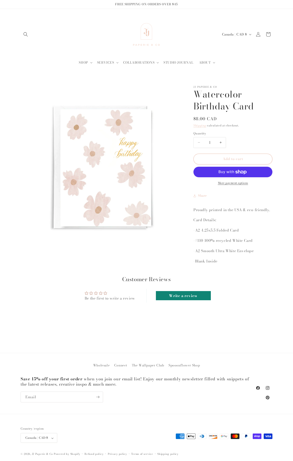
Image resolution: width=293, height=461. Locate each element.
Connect (120, 365)
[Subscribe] (98, 397)
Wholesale (101, 365)
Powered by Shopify (67, 454)
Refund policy (93, 454)
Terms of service (142, 454)
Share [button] (202, 195)
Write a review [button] (183, 295)
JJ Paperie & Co (42, 454)
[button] (26, 34)
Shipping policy (168, 454)
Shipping (199, 125)
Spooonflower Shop (184, 365)
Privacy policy (117, 454)
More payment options (233, 183)
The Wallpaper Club (148, 365)
